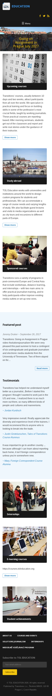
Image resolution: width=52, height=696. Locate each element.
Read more (42, 368)
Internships (37, 642)
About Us (7, 636)
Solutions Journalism (14, 642)
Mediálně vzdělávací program (18, 647)
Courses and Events (27, 636)
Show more (10, 137)
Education (21, 6)
